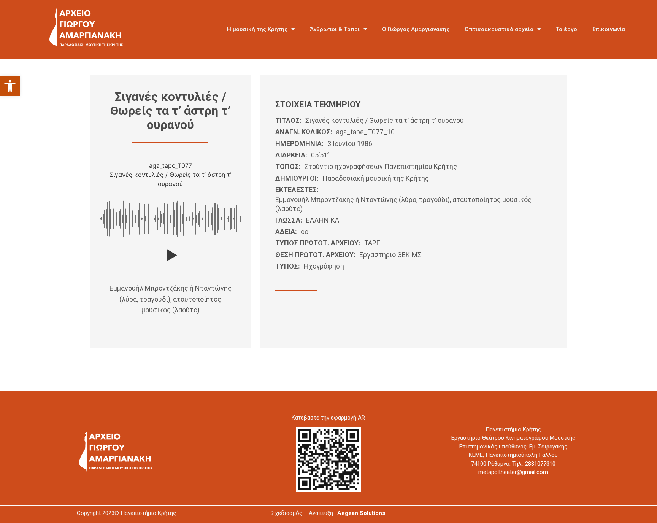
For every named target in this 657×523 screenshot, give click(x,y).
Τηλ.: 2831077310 (533, 463)
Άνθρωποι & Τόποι (335, 29)
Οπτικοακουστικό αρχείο (499, 29)
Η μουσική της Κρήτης (257, 29)
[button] (10, 86)
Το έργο (566, 29)
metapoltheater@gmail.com (513, 472)
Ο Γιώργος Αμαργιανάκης (415, 29)
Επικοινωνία (608, 29)
